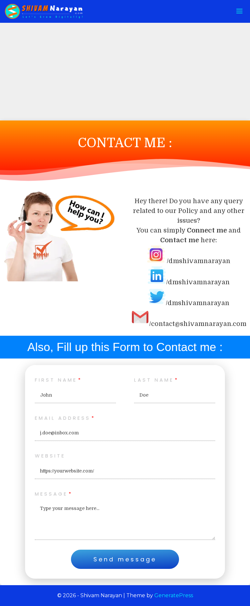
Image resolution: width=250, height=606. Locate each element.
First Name (56, 379)
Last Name (154, 379)
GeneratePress (173, 595)
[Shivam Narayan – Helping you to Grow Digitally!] (45, 11)
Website (50, 455)
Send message (125, 559)
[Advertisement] (125, 71)
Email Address (62, 418)
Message (51, 493)
